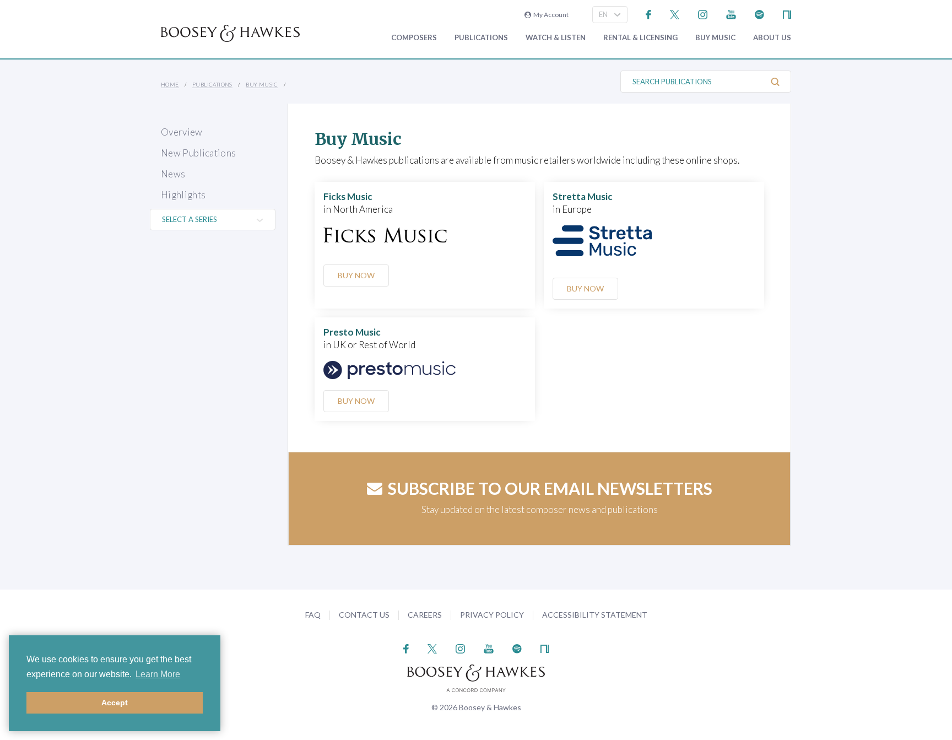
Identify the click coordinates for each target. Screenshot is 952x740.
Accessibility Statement (594, 614)
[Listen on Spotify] (759, 13)
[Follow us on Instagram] (702, 13)
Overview (182, 132)
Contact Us (364, 614)
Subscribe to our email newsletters (550, 488)
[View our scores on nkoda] (787, 13)
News (173, 174)
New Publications (198, 153)
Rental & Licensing (640, 38)
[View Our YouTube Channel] (731, 13)
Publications (481, 38)
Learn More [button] (158, 674)
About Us (772, 38)
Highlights (183, 195)
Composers (414, 38)
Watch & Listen (556, 38)
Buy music (715, 38)
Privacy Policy (492, 614)
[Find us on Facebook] (649, 13)
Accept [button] (114, 702)
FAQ (313, 614)
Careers (425, 614)
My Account (550, 14)
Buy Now (356, 275)
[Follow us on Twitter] (674, 13)
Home (170, 84)
